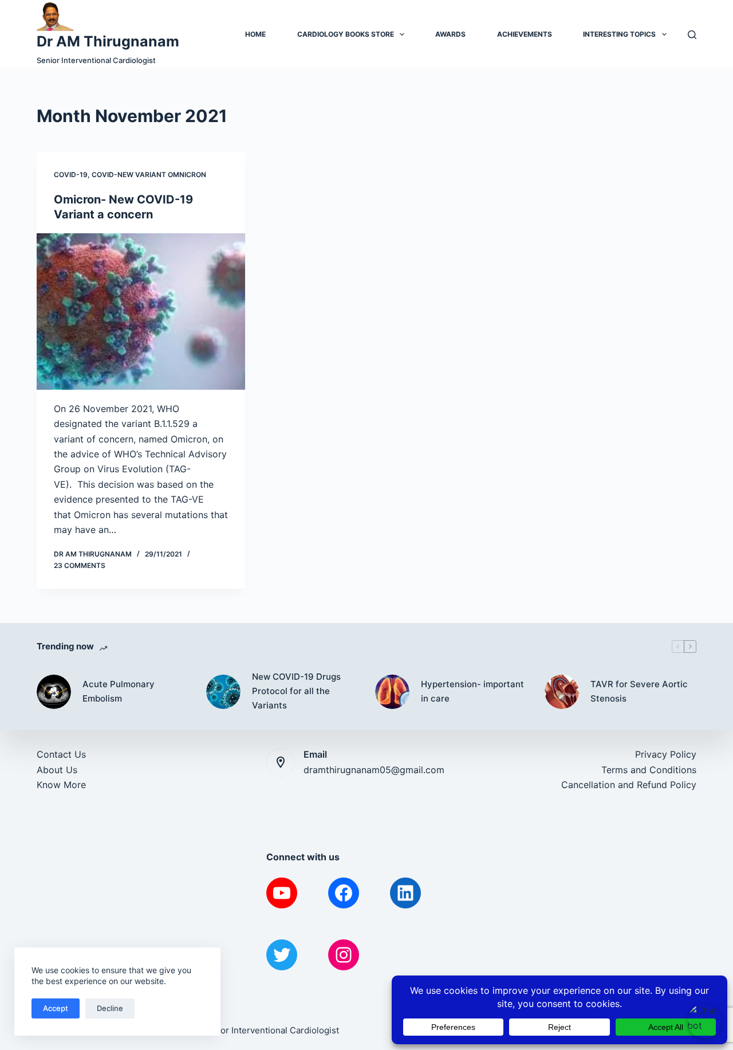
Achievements (524, 34)
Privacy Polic (663, 754)
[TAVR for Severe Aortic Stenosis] (562, 692)
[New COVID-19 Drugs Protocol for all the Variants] (223, 692)
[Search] (692, 34)
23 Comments (79, 565)
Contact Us (61, 754)
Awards (450, 34)
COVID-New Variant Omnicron (149, 174)
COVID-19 (71, 174)
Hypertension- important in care (472, 691)
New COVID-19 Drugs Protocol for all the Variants (296, 691)
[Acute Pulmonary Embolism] (54, 692)
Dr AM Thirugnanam (108, 41)
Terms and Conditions (648, 769)
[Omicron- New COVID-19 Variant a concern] (141, 311)
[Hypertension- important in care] (392, 692)
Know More (61, 784)
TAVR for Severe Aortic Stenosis (639, 691)
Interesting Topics (619, 34)
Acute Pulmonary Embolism (118, 691)
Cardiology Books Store (345, 34)
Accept (55, 1008)
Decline (110, 1008)
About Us (57, 769)
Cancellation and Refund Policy (628, 784)
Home (255, 34)
